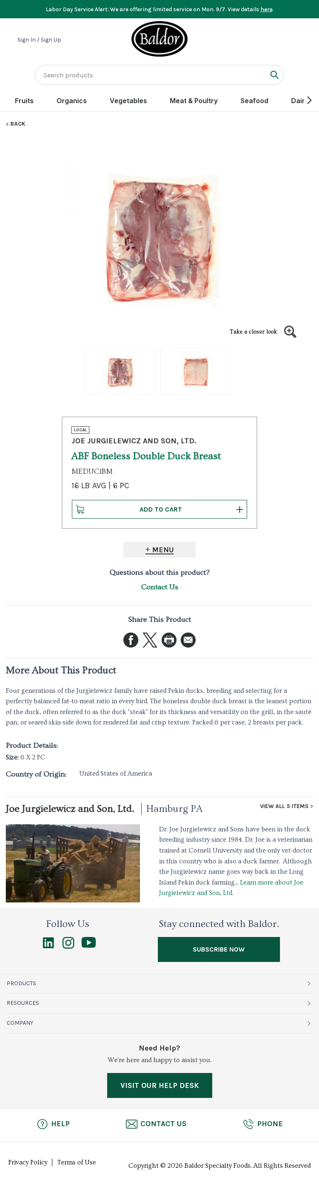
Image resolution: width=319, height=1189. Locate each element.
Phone (270, 1123)
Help (60, 1123)
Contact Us (159, 587)
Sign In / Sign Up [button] (39, 40)
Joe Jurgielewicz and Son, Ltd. (70, 808)
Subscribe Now (219, 949)
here (266, 9)
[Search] (274, 74)
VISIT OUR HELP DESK (159, 1085)
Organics (71, 100)
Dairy (300, 100)
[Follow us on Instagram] (68, 946)
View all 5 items (284, 806)
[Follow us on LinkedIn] (48, 946)
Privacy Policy (27, 1162)
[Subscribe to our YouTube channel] (88, 945)
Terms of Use (76, 1162)
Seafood (254, 100)
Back (17, 124)
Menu (163, 549)
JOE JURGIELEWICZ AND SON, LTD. (133, 440)
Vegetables (128, 100)
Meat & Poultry (194, 100)
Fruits (24, 100)
